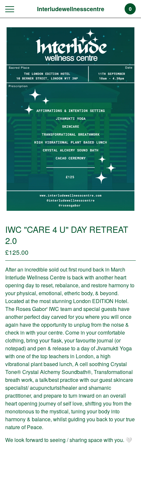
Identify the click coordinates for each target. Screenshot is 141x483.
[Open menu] (11, 9)
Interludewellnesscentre (70, 9)
